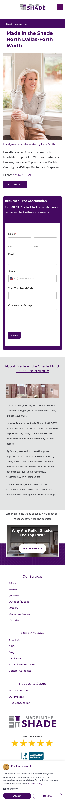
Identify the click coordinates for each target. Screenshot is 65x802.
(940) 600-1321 (21, 175)
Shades (13, 589)
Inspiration (15, 658)
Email (12, 254)
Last (36, 246)
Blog (11, 652)
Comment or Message (20, 305)
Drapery (13, 607)
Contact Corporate (20, 670)
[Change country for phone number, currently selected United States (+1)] (12, 278)
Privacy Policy (35, 783)
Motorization (16, 620)
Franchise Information (22, 664)
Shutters (14, 595)
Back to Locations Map (16, 24)
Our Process (16, 696)
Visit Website (14, 184)
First (10, 246)
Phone (12, 271)
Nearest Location (19, 690)
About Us (14, 640)
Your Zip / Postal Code (21, 288)
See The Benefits (32, 548)
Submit (14, 335)
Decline (47, 795)
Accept (17, 795)
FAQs (12, 646)
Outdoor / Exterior (19, 601)
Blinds (12, 583)
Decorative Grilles (19, 613)
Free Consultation (19, 702)
